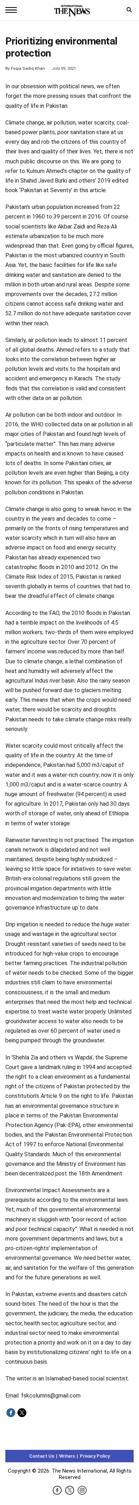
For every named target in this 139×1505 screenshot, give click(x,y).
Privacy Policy (95, 1456)
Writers (67, 1456)
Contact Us (41, 1456)
